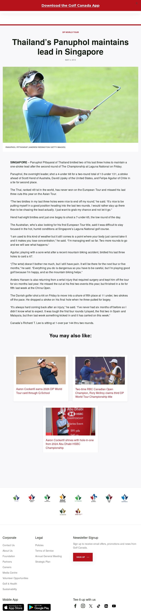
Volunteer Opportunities (15, 578)
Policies (39, 545)
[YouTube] (114, 606)
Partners (7, 561)
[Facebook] (75, 606)
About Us (8, 550)
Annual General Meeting (48, 556)
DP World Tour (70, 32)
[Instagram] (83, 606)
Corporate (9, 537)
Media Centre (10, 572)
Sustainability (10, 589)
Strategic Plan (42, 561)
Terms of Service (44, 550)
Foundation (9, 556)
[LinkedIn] (106, 606)
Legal (39, 537)
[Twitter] (91, 606)
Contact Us (9, 545)
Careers (7, 567)
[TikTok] (98, 606)
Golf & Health (10, 583)
